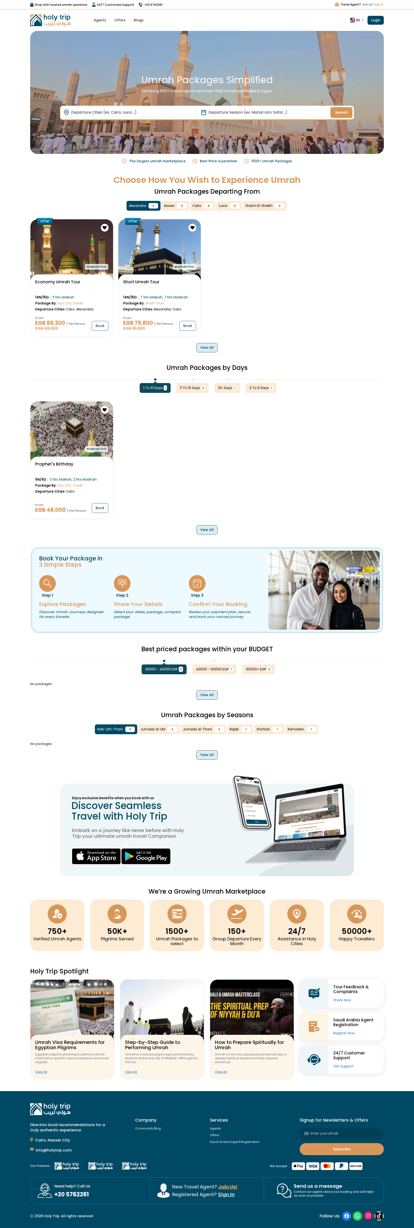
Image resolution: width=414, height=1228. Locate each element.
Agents (100, 20)
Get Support (343, 1066)
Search (341, 112)
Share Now (342, 1000)
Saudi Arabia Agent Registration (234, 1142)
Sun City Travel (70, 303)
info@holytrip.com (54, 1150)
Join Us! (367, 4)
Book (100, 325)
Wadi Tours (154, 303)
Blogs (139, 20)
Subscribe (342, 1149)
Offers (120, 20)
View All (207, 347)
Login (375, 20)
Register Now (344, 1033)
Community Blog (148, 1128)
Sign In (379, 4)
